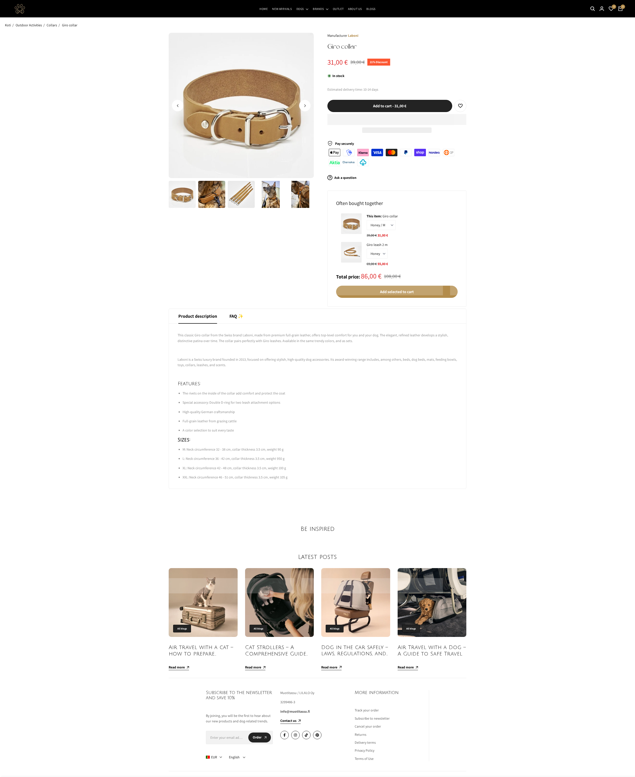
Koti (8, 25)
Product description (197, 316)
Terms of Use (364, 758)
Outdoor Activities (29, 25)
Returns (360, 734)
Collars (52, 25)
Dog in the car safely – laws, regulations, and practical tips (354, 654)
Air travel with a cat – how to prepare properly (201, 654)
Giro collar (69, 25)
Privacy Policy (364, 750)
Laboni (353, 35)
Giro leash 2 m (377, 244)
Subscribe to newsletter (372, 718)
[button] (396, 119)
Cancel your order (368, 726)
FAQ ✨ (236, 316)
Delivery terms (365, 742)
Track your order (367, 710)
